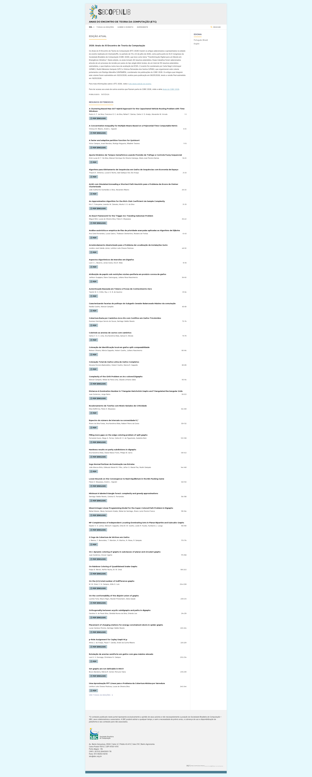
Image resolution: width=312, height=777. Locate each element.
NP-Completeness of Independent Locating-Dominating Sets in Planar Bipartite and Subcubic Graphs (136, 523)
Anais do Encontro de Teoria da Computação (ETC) (122, 21)
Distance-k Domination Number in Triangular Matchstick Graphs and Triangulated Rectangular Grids (136, 391)
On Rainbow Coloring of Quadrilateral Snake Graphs (113, 566)
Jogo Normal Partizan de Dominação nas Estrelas (112, 464)
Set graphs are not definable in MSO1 (106, 669)
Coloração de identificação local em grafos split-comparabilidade (119, 347)
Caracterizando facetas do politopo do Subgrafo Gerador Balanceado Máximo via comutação (132, 303)
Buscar (217, 27)
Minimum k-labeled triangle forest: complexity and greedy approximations (123, 493)
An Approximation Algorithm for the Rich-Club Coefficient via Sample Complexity (127, 201)
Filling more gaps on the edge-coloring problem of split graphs (118, 435)
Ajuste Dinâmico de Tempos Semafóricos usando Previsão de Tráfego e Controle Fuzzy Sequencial (135, 155)
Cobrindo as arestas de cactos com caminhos (110, 333)
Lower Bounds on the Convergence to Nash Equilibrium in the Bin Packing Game (126, 479)
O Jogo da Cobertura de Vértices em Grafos (109, 537)
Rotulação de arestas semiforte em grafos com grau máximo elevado (121, 654)
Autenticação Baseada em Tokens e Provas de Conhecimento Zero (120, 289)
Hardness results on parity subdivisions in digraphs (112, 450)
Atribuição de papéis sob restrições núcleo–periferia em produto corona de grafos (127, 274)
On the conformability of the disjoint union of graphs (114, 596)
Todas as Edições (105, 27)
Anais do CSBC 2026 (171, 89)
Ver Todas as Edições (99, 695)
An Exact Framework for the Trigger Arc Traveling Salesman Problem (121, 216)
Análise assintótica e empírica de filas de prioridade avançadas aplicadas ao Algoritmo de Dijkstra (134, 230)
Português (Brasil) (201, 40)
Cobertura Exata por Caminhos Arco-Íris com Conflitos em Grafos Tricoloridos (125, 318)
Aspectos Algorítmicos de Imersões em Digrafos (111, 260)
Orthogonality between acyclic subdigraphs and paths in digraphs (120, 610)
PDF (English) (99, 118)
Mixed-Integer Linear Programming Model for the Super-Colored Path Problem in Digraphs (131, 508)
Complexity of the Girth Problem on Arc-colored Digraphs (115, 376)
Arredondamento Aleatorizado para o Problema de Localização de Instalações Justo (128, 245)
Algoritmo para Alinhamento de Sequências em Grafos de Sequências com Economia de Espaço (133, 170)
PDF (94, 162)
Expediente (142, 27)
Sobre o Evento (125, 27)
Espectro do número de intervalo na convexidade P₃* (113, 420)
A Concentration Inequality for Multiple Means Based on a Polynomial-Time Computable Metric (133, 126)
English (196, 44)
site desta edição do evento (140, 84)
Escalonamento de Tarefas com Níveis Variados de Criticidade (118, 406)
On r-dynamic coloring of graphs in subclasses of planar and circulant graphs (125, 552)
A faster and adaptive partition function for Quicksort (114, 140)
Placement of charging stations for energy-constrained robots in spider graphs (126, 625)
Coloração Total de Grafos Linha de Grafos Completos (114, 362)
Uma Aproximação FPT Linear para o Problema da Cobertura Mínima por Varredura (127, 683)
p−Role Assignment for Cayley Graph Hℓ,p (108, 639)
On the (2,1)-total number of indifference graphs (111, 581)
